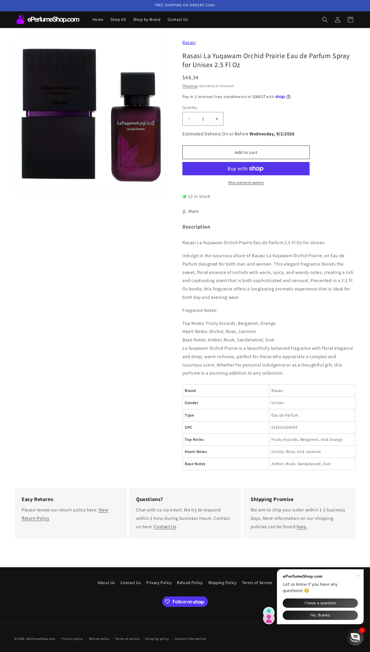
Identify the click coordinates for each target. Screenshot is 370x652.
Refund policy (99, 639)
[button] (325, 19)
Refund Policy (190, 582)
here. (302, 527)
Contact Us (165, 527)
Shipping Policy (222, 582)
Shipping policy (157, 639)
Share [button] (193, 211)
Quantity (189, 107)
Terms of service (127, 639)
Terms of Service (257, 582)
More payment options (246, 182)
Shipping (189, 86)
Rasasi (189, 42)
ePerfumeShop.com (41, 639)
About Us (106, 582)
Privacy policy (72, 639)
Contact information (190, 639)
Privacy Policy (158, 582)
